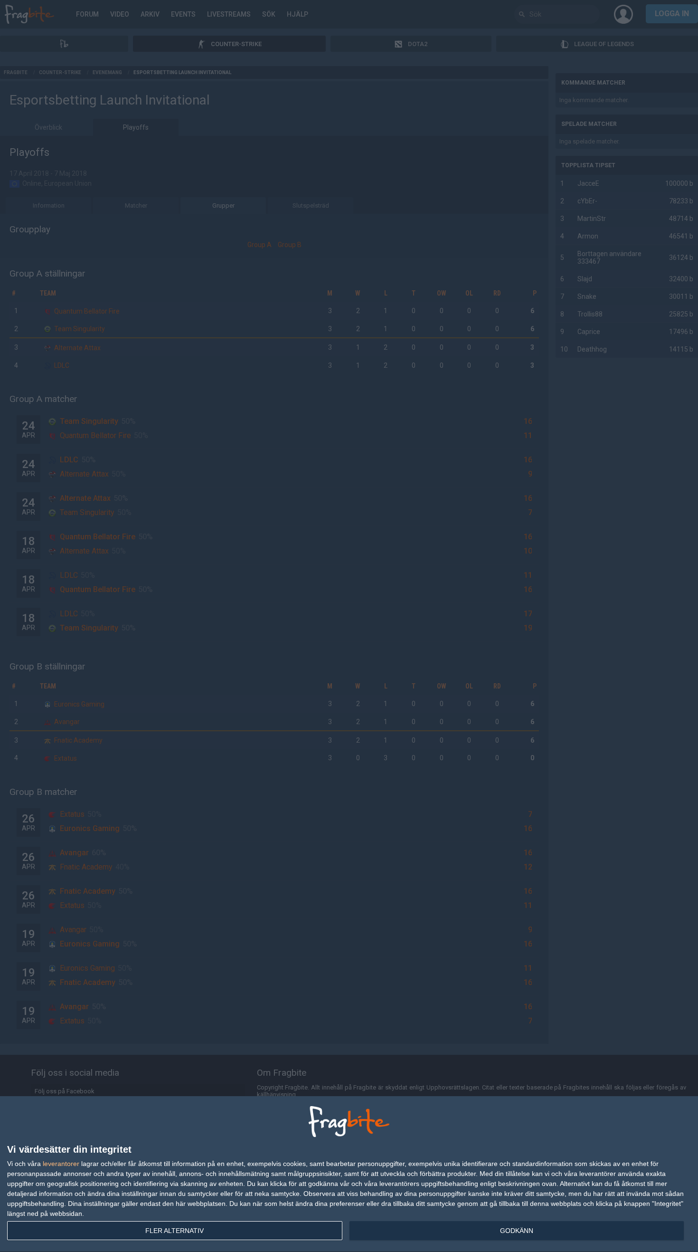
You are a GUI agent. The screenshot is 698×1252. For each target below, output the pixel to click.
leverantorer (61, 1163)
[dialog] (349, 1174)
